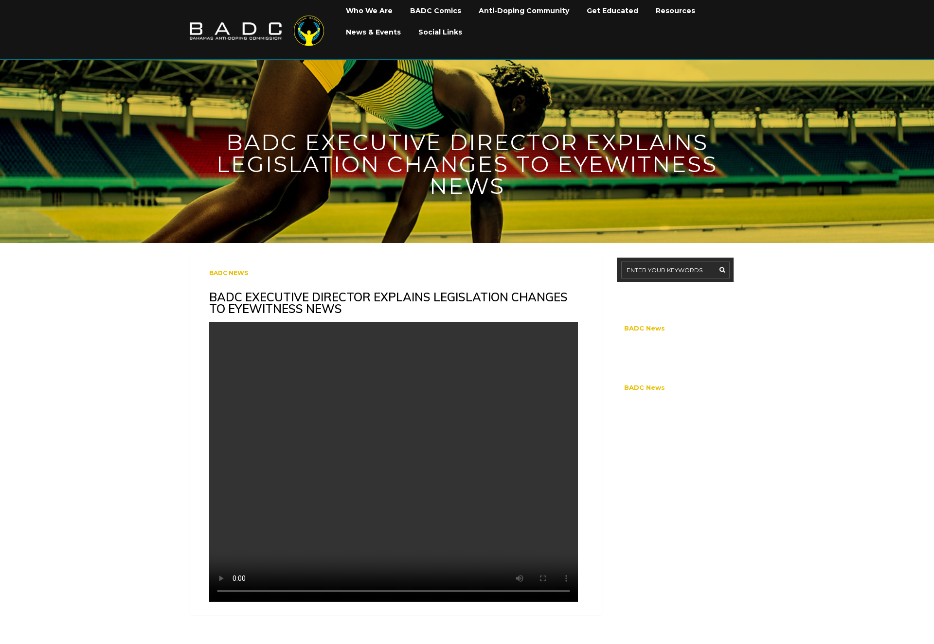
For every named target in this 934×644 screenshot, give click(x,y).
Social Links (440, 32)
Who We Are (369, 10)
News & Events (373, 32)
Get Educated (612, 10)
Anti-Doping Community (524, 10)
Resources (675, 10)
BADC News (228, 273)
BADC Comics (435, 10)
